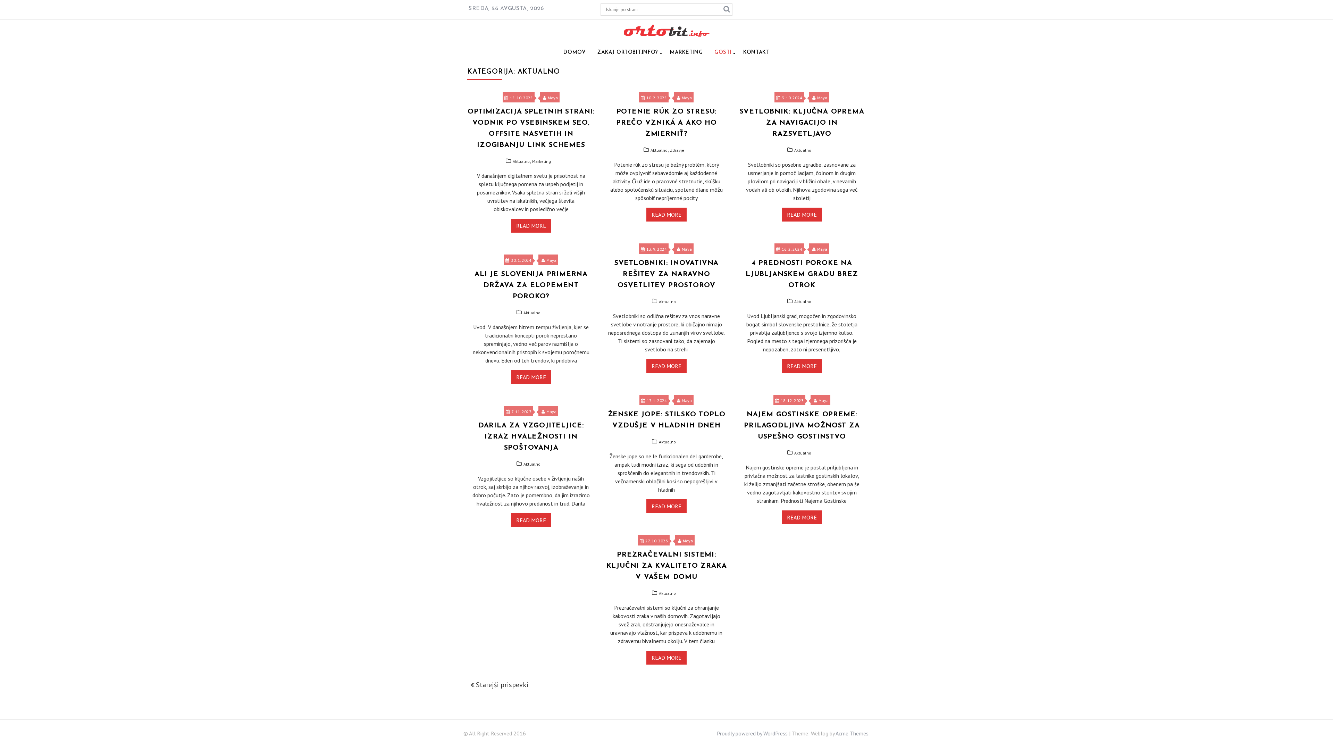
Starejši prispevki (502, 684)
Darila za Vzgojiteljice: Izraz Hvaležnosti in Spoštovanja (531, 436)
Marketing (686, 52)
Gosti (722, 52)
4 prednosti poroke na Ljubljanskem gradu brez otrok (802, 274)
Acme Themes (852, 733)
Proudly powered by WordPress (752, 733)
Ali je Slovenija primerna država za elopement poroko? (531, 285)
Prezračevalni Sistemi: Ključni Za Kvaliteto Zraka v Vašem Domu (666, 566)
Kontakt (756, 52)
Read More (531, 225)
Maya (553, 97)
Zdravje (677, 150)
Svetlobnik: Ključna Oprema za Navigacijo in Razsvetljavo (802, 123)
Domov (574, 52)
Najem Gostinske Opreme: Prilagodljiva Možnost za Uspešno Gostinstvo (802, 425)
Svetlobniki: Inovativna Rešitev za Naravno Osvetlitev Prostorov (666, 274)
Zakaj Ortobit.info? (627, 52)
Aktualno (521, 161)
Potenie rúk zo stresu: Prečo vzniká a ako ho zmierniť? (666, 123)
